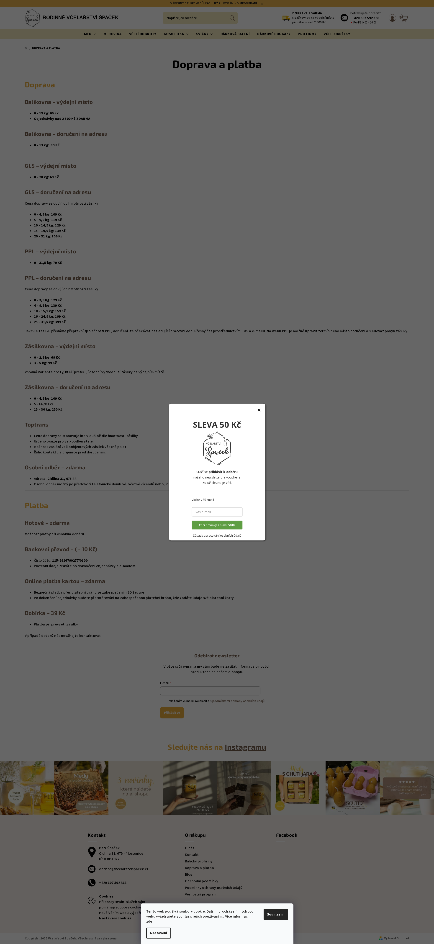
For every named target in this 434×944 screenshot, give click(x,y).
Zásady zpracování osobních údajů (217, 535)
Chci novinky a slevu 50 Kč (217, 525)
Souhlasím (276, 914)
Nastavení (158, 933)
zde (149, 921)
